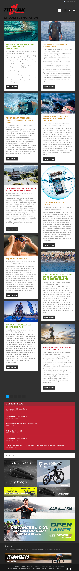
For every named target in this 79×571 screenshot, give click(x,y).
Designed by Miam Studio (55, 566)
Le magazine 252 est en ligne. (16, 409)
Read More (12, 87)
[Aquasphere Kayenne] (21, 245)
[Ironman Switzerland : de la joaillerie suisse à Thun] (21, 175)
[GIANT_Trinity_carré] (53, 486)
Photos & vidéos (25, 569)
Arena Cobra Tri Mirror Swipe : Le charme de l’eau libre (19, 120)
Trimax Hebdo (16, 51)
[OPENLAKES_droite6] (39, 540)
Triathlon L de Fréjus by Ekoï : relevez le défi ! (22, 424)
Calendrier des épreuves (42, 569)
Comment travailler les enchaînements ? (18, 326)
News (50, 354)
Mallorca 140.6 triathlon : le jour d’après (57, 348)
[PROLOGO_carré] (20, 486)
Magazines (57, 569)
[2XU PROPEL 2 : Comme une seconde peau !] (58, 31)
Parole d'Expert (11, 53)
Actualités (9, 196)
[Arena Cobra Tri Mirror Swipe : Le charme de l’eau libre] (21, 104)
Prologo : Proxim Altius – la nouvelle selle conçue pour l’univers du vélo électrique (35, 446)
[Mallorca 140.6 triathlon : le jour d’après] (58, 334)
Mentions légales (37, 566)
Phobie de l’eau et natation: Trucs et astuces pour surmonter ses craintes (57, 277)
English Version (70, 1)
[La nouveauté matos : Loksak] (58, 182)
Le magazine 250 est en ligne (16, 438)
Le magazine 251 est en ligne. (16, 416)
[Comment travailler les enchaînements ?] (21, 311)
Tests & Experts (10, 264)
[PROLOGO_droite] (53, 496)
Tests (15, 569)
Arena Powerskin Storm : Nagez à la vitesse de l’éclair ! (56, 119)
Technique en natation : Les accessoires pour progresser (20, 46)
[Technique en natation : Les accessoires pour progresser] (21, 31)
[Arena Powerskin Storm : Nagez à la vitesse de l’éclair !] (58, 103)
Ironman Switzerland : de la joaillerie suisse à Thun (21, 190)
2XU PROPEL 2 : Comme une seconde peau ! (56, 45)
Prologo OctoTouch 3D (14, 431)
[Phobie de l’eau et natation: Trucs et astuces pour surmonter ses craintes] (58, 261)
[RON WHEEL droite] (20, 496)
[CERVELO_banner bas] (38, 563)
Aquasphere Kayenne (16, 259)
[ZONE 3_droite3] (39, 518)
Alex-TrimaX (15, 125)
